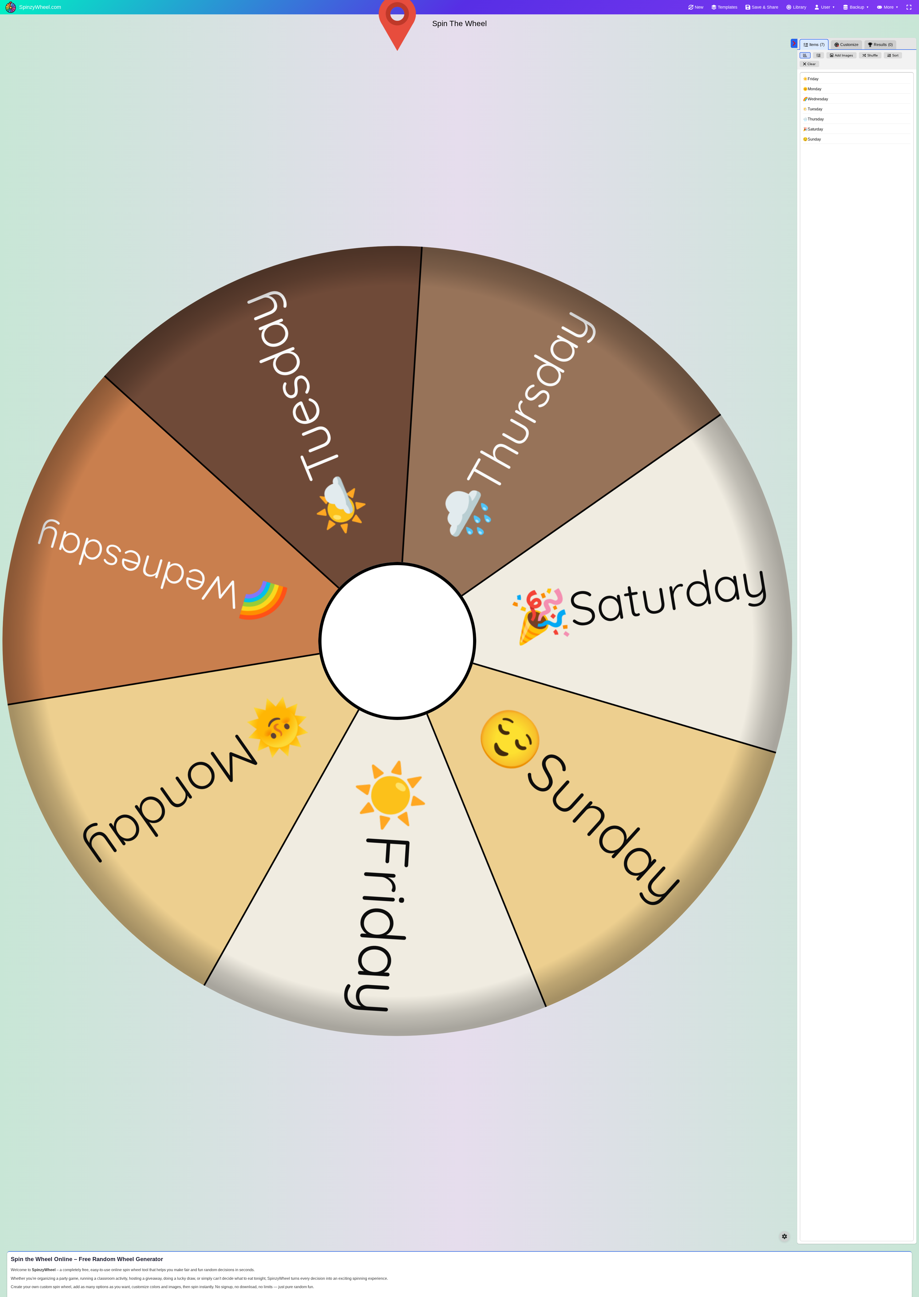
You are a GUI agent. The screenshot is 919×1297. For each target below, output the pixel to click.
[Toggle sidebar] (794, 43)
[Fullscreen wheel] (909, 7)
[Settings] (784, 1236)
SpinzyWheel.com (40, 7)
